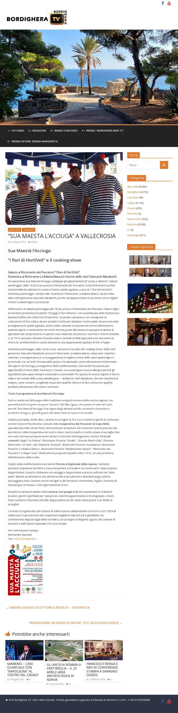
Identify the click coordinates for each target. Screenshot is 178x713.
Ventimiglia (133, 235)
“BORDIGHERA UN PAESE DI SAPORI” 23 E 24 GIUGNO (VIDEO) (76, 623)
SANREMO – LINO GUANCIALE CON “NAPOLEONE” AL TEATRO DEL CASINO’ (23, 669)
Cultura (131, 202)
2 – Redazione (37, 130)
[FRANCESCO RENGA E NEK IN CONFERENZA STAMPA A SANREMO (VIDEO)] (104, 642)
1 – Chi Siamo (15, 130)
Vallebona (29, 229)
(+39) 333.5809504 (24, 538)
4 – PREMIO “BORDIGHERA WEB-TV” (103, 130)
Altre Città (14, 229)
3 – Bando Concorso (64, 130)
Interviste (132, 213)
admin (34, 241)
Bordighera (133, 192)
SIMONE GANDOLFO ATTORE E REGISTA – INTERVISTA (47, 607)
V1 (128, 229)
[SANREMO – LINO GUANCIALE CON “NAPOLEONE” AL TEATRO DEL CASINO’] (24, 642)
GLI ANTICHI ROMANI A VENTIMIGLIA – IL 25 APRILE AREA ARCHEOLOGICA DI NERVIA (64, 672)
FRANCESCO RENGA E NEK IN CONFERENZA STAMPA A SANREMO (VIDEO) (102, 669)
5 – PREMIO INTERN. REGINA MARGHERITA (32, 141)
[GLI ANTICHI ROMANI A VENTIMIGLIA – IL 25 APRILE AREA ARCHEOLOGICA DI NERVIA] (64, 642)
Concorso (132, 197)
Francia (131, 208)
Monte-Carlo (134, 219)
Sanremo (132, 224)
